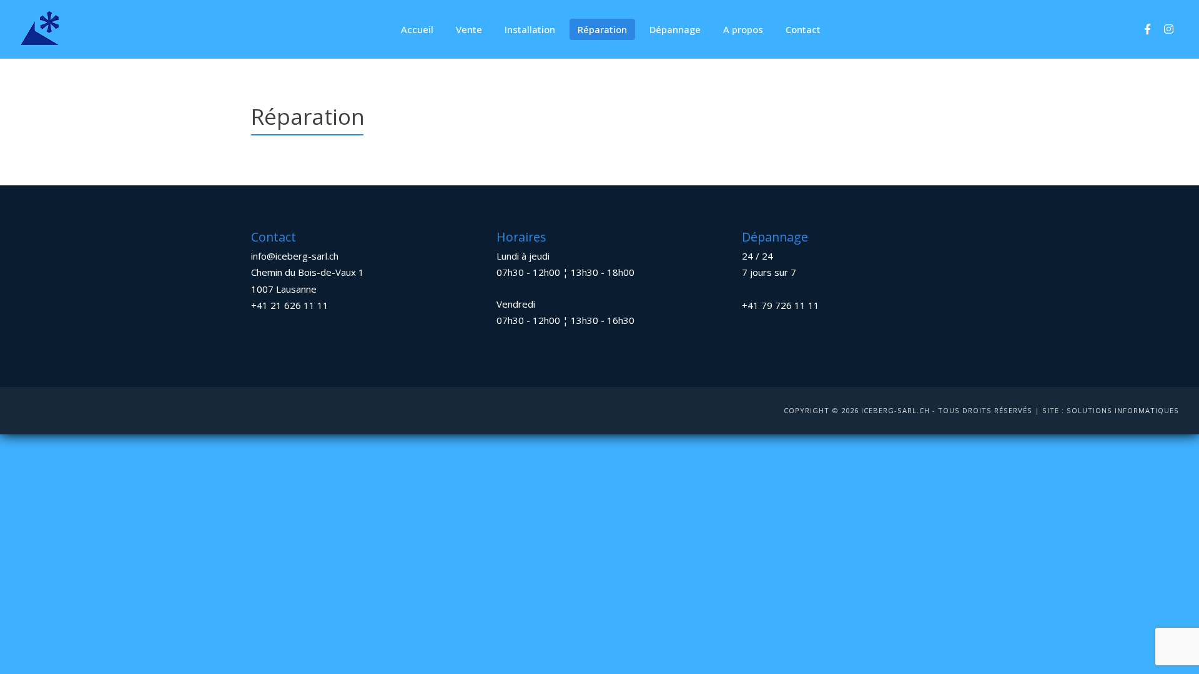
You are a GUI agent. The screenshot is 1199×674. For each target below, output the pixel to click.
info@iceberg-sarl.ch (294, 256)
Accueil (417, 29)
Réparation (602, 29)
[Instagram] (1168, 29)
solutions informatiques (1123, 410)
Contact (803, 29)
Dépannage (675, 29)
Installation (530, 29)
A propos (743, 29)
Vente (469, 29)
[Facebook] (1147, 29)
